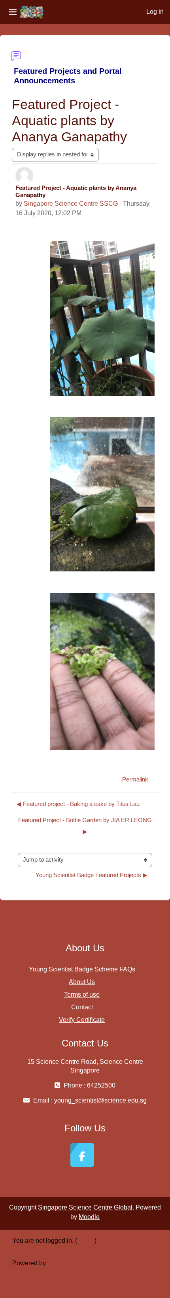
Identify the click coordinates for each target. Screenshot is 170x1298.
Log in (155, 11)
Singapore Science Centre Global (85, 1207)
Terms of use (82, 994)
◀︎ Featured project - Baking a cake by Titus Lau (78, 804)
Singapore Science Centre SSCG (71, 203)
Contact (82, 1007)
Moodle (89, 1216)
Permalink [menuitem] (135, 779)
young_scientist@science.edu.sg (100, 1100)
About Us (82, 982)
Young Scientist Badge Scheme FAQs (82, 969)
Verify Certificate (82, 1019)
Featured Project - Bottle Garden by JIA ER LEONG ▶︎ (85, 826)
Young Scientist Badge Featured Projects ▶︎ (91, 875)
